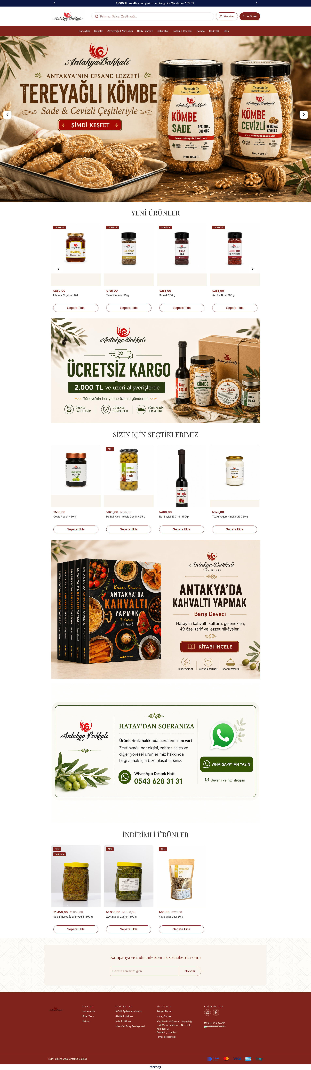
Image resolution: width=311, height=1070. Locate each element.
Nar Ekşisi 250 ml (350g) (174, 558)
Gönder (190, 1012)
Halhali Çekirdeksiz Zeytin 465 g (125, 558)
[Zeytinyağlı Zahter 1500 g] (128, 918)
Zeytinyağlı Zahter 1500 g (121, 958)
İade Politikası (123, 1062)
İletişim (86, 1062)
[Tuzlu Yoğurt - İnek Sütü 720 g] (234, 518)
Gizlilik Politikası (124, 1057)
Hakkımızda (88, 1052)
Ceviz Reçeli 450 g (64, 558)
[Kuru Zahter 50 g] (235, 296)
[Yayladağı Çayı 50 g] (181, 918)
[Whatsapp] (155, 795)
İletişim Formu (164, 1052)
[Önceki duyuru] (54, 3)
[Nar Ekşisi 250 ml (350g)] (182, 518)
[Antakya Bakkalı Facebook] (216, 1054)
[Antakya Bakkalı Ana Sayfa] (68, 16)
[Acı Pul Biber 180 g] (182, 296)
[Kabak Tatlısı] (155, 139)
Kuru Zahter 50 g (222, 336)
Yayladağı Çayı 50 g (171, 958)
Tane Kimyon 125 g (64, 336)
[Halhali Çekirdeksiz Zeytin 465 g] (129, 518)
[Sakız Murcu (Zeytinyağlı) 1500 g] (76, 918)
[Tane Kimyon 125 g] (76, 296)
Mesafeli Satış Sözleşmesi (130, 1067)
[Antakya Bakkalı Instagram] (207, 1054)
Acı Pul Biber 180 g (170, 336)
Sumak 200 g (114, 336)
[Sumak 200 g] (129, 296)
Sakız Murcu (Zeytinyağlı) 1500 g (73, 958)
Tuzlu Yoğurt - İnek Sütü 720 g (230, 558)
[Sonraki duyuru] (257, 3)
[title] (155, 413)
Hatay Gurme (164, 1057)
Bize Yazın (88, 1057)
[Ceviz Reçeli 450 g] (76, 518)
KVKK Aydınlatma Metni (128, 1052)
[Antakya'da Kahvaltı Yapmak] (155, 651)
